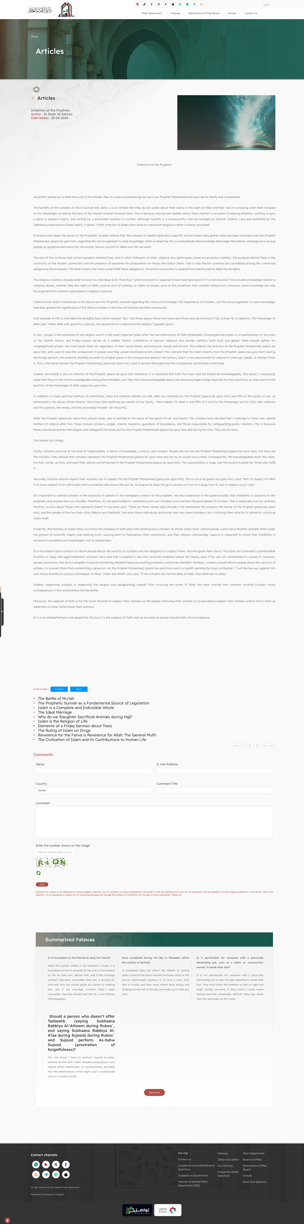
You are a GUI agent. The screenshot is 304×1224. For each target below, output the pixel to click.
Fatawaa (223, 1153)
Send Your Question (254, 1181)
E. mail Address (167, 764)
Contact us (184, 1159)
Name (40, 764)
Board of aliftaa (252, 1159)
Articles (247, 1175)
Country (41, 784)
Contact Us (251, 13)
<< (235, 745)
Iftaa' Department (253, 1153)
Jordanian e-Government (193, 1175)
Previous (59, 689)
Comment (43, 803)
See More (154, 1092)
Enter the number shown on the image (63, 845)
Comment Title (167, 784)
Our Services (225, 1165)
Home (34, 36)
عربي (266, 4)
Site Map (183, 1153)
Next (78, 689)
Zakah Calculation (228, 1159)
